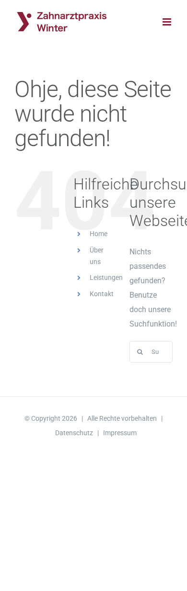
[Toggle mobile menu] (168, 22)
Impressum (120, 433)
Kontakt (102, 294)
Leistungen (106, 277)
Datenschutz (74, 433)
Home (98, 234)
